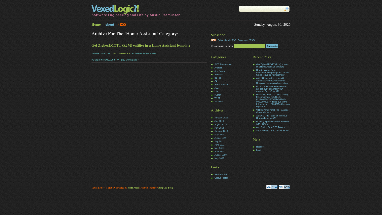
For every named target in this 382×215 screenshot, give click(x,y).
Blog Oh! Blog (165, 187)
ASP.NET (218, 74)
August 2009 (220, 155)
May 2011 (219, 148)
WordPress (133, 187)
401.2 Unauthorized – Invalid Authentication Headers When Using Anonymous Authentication (272, 80)
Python (217, 95)
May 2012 (219, 134)
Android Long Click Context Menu (272, 130)
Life (216, 91)
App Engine (219, 71)
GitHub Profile (221, 178)
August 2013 (220, 124)
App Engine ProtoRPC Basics (270, 127)
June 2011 (219, 145)
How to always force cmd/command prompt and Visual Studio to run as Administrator (272, 72)
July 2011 (219, 141)
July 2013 (219, 128)
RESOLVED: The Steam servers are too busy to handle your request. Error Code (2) (272, 88)
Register (260, 147)
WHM (217, 98)
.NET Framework (222, 64)
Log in (259, 150)
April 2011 (219, 151)
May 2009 (219, 158)
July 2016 (219, 121)
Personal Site (220, 174)
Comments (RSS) (246, 40)
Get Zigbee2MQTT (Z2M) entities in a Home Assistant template (141, 45)
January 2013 (221, 131)
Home (96, 24)
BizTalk (217, 78)
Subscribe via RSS (227, 40)
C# (215, 81)
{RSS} (123, 24)
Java (216, 88)
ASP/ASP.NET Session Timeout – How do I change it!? (272, 116)
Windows (218, 101)
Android (218, 67)
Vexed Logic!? (141, 11)
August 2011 (220, 138)
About (109, 24)
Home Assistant (112, 60)
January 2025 (221, 117)
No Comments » (121, 53)
